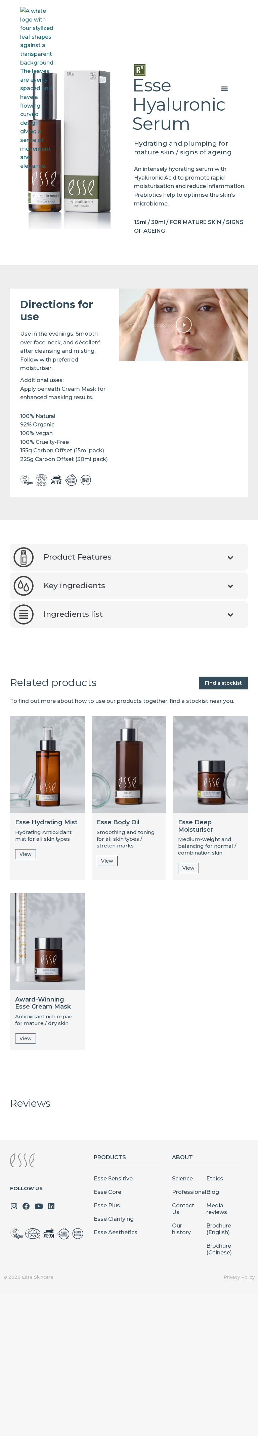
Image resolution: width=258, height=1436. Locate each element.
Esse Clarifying (114, 1219)
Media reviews (216, 1208)
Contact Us (183, 1208)
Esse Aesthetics (115, 1232)
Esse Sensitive (113, 1178)
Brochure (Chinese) (219, 1249)
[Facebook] (26, 1206)
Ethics (214, 1178)
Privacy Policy (239, 1277)
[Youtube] (38, 1206)
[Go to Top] (248, 1426)
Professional (186, 1192)
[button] (183, 324)
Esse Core (107, 1192)
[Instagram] (13, 1206)
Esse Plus (107, 1205)
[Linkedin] (51, 1206)
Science (182, 1178)
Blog (212, 1192)
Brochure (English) (218, 1229)
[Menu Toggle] (224, 88)
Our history (181, 1229)
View (25, 854)
